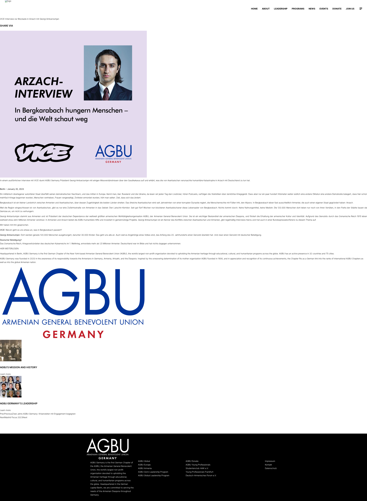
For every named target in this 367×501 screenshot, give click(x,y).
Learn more (5, 374)
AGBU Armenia (145, 468)
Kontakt (268, 464)
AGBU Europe (144, 464)
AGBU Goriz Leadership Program (153, 472)
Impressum (270, 461)
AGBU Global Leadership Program (153, 475)
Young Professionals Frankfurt (199, 472)
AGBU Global (144, 461)
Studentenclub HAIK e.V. (197, 468)
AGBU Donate (192, 461)
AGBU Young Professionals (198, 464)
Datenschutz (271, 468)
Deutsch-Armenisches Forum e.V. (201, 475)
